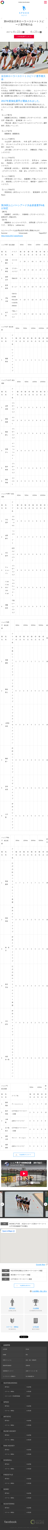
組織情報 (6, 1345)
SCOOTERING (8, 1504)
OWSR (28, 1396)
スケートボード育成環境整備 (12, 1396)
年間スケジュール (7, 1360)
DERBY (6, 1489)
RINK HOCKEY (9, 1446)
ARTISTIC (7, 1416)
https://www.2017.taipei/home (12, 236)
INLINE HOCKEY (9, 1431)
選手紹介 (7, 1387)
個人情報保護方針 (30, 1376)
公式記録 (28, 1391)
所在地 (27, 1349)
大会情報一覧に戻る (39, 1291)
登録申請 (28, 1365)
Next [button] (45, 1204)
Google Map (40, 1264)
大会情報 (28, 1387)
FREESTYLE (8, 1475)
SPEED (6, 1402)
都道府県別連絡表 (7, 1365)
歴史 (27, 1354)
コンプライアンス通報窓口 (9, 1376)
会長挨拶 (5, 1349)
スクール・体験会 (9, 1391)
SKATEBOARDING (10, 1383)
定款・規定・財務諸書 (31, 1360)
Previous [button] (2, 1204)
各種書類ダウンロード (8, 1371)
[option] (24, 1204)
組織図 (4, 1354)
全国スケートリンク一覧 (31, 1371)
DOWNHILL (7, 1460)
